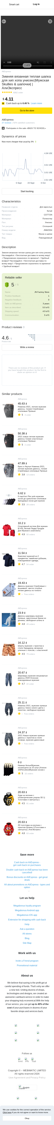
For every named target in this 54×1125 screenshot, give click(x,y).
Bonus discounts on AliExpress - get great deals (27, 878)
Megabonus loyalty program (27, 906)
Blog (27, 938)
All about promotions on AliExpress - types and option (27, 885)
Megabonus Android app (27, 910)
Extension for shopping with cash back (27, 920)
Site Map (27, 943)
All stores (27, 933)
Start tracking (27, 191)
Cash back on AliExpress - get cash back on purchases (27, 863)
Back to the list (4, 21)
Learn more (36, 103)
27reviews (6, 123)
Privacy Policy (37, 1077)
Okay (27, 1118)
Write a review (27, 347)
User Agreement (17, 1077)
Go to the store (27, 110)
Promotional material (27, 965)
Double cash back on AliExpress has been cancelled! (27, 871)
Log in (36, 4)
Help (27, 924)
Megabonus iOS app (27, 915)
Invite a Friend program (27, 961)
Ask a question (27, 929)
